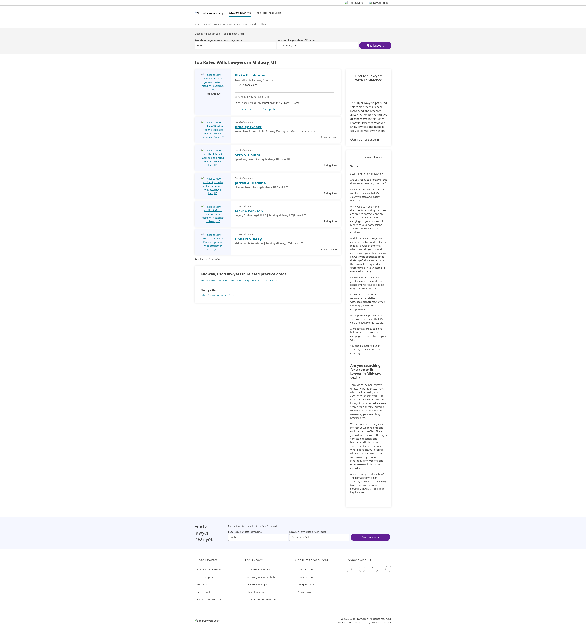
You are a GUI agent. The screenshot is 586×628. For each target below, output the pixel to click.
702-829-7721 (248, 85)
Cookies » (385, 622)
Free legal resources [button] (269, 13)
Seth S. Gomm (247, 154)
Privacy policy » (370, 622)
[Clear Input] (272, 45)
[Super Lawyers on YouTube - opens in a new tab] (375, 569)
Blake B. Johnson (250, 75)
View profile (270, 109)
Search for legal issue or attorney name (218, 40)
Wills (247, 24)
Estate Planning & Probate (231, 24)
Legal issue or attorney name (245, 531)
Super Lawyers (206, 560)
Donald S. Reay (248, 239)
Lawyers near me (240, 13)
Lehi (203, 295)
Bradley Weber (248, 126)
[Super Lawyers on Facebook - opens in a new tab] (349, 569)
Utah (254, 24)
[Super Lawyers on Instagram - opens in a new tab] (362, 569)
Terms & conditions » (348, 622)
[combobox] (235, 45)
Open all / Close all (373, 157)
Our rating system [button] (364, 139)
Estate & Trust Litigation (214, 280)
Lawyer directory (210, 24)
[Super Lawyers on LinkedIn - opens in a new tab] (388, 569)
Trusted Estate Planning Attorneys (254, 80)
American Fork (225, 295)
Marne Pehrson (249, 210)
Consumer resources (311, 560)
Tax (265, 280)
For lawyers (254, 560)
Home (197, 24)
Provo (211, 295)
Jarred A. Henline (250, 182)
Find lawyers (375, 45)
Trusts (273, 280)
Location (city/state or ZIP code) (296, 40)
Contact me (245, 109)
